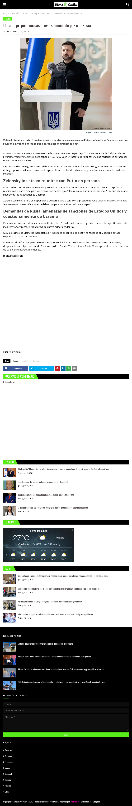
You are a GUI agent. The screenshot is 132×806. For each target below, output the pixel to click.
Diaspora (8, 756)
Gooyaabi (96, 801)
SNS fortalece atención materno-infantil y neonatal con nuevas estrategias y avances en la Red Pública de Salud (63, 575)
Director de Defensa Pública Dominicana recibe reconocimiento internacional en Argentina (54, 656)
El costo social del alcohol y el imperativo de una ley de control (43, 482)
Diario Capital (11, 31)
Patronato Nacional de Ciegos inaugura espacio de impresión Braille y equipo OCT (51, 601)
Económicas (9, 762)
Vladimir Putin (105, 200)
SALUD (8, 569)
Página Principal (10, 13)
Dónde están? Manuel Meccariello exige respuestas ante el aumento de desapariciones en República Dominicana (63, 469)
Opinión (8, 779)
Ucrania (23, 13)
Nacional (8, 774)
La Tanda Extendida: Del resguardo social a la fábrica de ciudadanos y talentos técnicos (53, 507)
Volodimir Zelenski (24, 156)
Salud (7, 791)
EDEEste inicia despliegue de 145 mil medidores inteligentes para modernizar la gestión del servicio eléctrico (61, 682)
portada (25, 361)
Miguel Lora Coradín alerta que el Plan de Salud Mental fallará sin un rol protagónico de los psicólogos (59, 588)
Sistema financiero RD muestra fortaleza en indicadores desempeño (45, 643)
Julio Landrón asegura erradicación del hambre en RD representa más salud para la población (55, 614)
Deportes (8, 750)
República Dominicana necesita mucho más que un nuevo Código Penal (46, 494)
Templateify (74, 801)
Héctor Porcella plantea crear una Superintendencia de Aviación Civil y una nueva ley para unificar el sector (61, 669)
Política (8, 785)
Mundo (15, 361)
